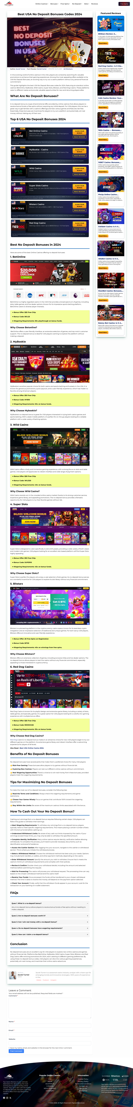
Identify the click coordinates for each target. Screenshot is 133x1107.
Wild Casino (35, 168)
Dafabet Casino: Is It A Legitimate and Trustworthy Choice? (108, 227)
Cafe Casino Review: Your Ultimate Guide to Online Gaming (109, 98)
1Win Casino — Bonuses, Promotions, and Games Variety (109, 130)
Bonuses (53, 4)
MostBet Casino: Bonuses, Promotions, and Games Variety (110, 291)
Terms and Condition (83, 1084)
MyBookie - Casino (38, 149)
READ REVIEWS (79, 137)
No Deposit (76, 4)
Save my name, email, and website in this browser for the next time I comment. (41, 1048)
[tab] (50, 906)
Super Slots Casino (38, 185)
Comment (13, 996)
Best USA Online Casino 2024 (32, 748)
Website (38, 980)
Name (12, 1022)
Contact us (83, 1086)
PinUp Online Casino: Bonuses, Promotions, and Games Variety (110, 194)
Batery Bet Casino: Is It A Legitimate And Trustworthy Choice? (109, 323)
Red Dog (13, 740)
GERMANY (50, 1091)
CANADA (49, 1086)
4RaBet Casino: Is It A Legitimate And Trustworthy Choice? (108, 259)
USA (50, 1079)
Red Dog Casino (37, 223)
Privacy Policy (83, 1081)
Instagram (53, 980)
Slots (86, 4)
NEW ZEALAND (50, 1088)
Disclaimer (83, 1091)
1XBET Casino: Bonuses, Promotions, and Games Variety (109, 162)
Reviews (94, 4)
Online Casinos (41, 4)
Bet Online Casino (38, 131)
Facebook (46, 980)
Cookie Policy (83, 1079)
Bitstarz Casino (36, 204)
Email (11, 1030)
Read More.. (103, 43)
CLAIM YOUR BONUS (79, 132)
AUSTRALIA (49, 1084)
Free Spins (65, 4)
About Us (83, 1088)
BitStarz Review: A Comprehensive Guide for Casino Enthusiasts (109, 34)
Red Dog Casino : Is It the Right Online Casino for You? (109, 66)
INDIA (50, 1081)
